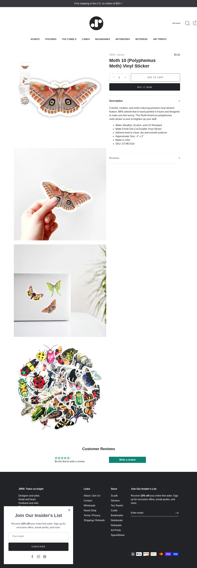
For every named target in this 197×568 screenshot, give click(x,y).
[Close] (69, 510)
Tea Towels (69, 39)
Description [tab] (116, 101)
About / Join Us (92, 495)
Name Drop (90, 510)
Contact (88, 500)
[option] (25, 67)
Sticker (121, 54)
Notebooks (123, 39)
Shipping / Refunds (94, 520)
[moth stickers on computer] (25, 89)
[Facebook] (32, 556)
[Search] (187, 23)
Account (176, 23)
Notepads (141, 39)
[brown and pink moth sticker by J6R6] (25, 67)
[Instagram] (38, 556)
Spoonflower (118, 535)
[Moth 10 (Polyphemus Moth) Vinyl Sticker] (25, 100)
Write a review (127, 459)
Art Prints (160, 39)
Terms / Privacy (92, 515)
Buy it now (144, 87)
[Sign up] (177, 513)
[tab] (144, 129)
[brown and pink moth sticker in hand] (25, 78)
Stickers (50, 39)
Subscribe (38, 547)
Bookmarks (102, 39)
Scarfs (35, 39)
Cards (86, 39)
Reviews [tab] (114, 158)
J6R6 (112, 54)
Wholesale (89, 505)
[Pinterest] (44, 556)
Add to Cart (155, 77)
